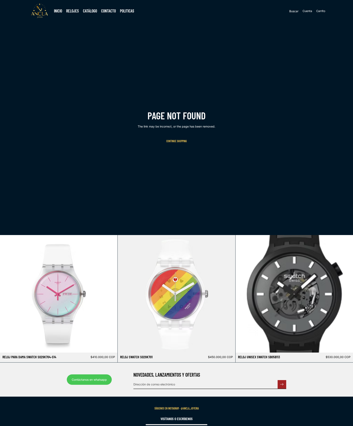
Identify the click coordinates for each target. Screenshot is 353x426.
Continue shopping (176, 141)
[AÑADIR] (111, 346)
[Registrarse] (282, 384)
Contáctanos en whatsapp (89, 379)
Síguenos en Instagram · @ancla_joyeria (176, 408)
